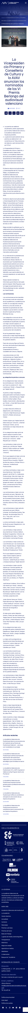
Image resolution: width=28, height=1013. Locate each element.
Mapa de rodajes (6, 945)
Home (2, 17)
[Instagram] (9, 1007)
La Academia (5, 913)
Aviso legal (4, 1000)
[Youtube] (13, 1007)
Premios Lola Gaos (7, 928)
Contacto (4, 922)
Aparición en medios (7, 948)
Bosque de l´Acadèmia (8, 957)
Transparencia (5, 940)
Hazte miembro (6, 916)
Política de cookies (7, 1003)
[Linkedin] (16, 1007)
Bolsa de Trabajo (6, 934)
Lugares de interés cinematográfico (12, 937)
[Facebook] (2, 1007)
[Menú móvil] (26, 3)
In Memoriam (5, 954)
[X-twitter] (6, 1007)
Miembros (4, 942)
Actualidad (4, 919)
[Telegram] (19, 1007)
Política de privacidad (7, 997)
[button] (6, 113)
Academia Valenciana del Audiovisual (12, 910)
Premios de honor (6, 931)
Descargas (4, 925)
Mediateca (4, 951)
